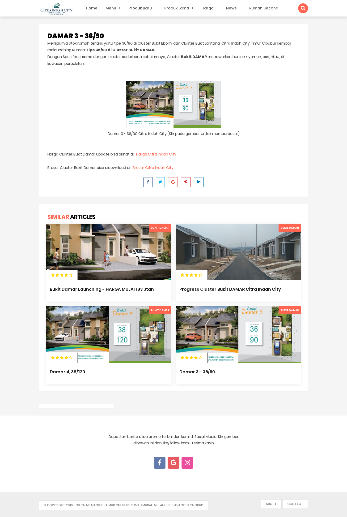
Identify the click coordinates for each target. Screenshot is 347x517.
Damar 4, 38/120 (67, 372)
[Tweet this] (160, 182)
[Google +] (173, 463)
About (271, 504)
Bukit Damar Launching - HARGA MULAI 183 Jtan (102, 289)
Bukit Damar (160, 228)
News (231, 8)
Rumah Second (263, 8)
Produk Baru (140, 8)
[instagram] (187, 463)
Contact (295, 504)
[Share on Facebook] (148, 182)
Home (91, 8)
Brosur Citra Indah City (153, 167)
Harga (208, 8)
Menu (111, 8)
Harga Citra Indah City (156, 154)
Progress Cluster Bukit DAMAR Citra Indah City (230, 289)
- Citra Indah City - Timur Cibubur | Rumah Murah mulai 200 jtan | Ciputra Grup (138, 505)
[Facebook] (159, 463)
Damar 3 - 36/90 (197, 372)
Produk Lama (176, 8)
